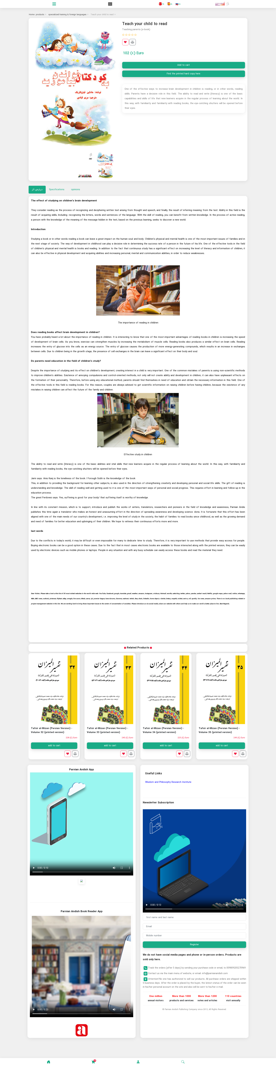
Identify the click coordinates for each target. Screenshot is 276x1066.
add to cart (222, 746)
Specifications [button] (56, 189)
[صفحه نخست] (48, 1062)
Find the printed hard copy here (183, 74)
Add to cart (183, 65)
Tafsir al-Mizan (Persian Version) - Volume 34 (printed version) (219, 730)
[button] (138, 1062)
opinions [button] (75, 189)
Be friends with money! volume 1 (50, 728)
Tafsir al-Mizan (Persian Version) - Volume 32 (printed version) (107, 730)
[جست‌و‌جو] (182, 1062)
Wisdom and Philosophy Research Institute (168, 782)
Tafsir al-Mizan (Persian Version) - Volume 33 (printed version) (163, 730)
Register (194, 944)
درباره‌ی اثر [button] (37, 189)
